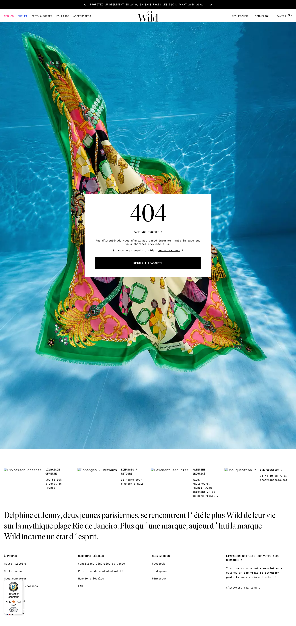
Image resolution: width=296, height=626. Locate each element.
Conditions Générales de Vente (101, 563)
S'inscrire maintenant (243, 587)
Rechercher (240, 16)
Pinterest (159, 578)
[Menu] (20, 582)
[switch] (13, 609)
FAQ (80, 586)
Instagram (159, 571)
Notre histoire (15, 563)
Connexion (262, 16)
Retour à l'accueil (148, 263)
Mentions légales (91, 578)
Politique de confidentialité (100, 571)
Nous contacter (15, 578)
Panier (284, 16)
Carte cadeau (13, 571)
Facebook (158, 563)
